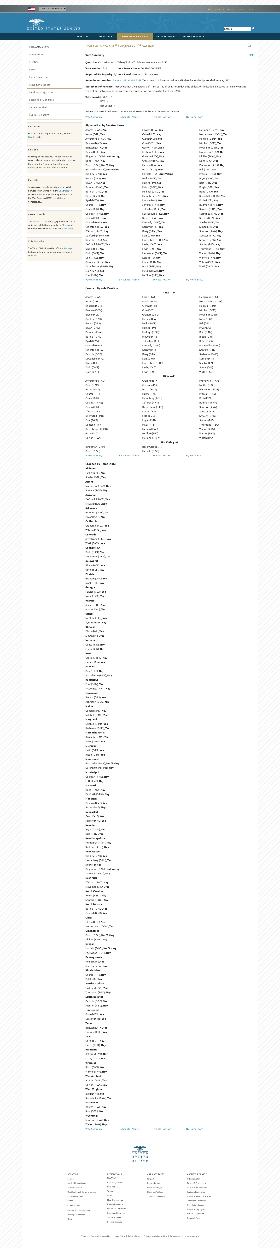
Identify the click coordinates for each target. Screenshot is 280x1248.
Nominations (36, 54)
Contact (70, 1178)
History (70, 1219)
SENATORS (72, 1174)
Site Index (68, 228)
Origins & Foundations (197, 1187)
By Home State (194, 117)
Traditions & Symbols (196, 1200)
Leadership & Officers (76, 1183)
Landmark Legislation (41, 92)
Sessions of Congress (41, 99)
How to (31, 137)
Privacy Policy (134, 1236)
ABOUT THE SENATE (197, 1174)
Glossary (66, 225)
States (70, 1200)
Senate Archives (38, 107)
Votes (32, 69)
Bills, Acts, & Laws (39, 46)
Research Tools (39, 221)
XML (251, 55)
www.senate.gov (192, 1236)
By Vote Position (162, 117)
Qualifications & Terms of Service (81, 1192)
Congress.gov (65, 190)
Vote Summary (93, 117)
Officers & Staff (193, 1178)
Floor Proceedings (39, 77)
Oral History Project (195, 1205)
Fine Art (150, 1178)
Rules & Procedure (40, 84)
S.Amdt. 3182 (120, 80)
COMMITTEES (74, 1205)
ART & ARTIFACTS (155, 1174)
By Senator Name (129, 117)
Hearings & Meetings (76, 1214)
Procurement (176, 1236)
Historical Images (154, 1187)
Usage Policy (119, 1236)
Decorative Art (153, 1183)
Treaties (33, 61)
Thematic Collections (156, 1196)
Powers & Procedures (196, 1183)
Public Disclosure (39, 114)
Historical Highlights (196, 1209)
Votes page (67, 248)
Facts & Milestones (75, 1196)
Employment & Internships (155, 1236)
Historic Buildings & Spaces (199, 1196)
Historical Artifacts (155, 1192)
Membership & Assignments (79, 1210)
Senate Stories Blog (195, 1213)
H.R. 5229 (136, 80)
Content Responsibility (100, 1236)
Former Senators (74, 1187)
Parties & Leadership (196, 1192)
